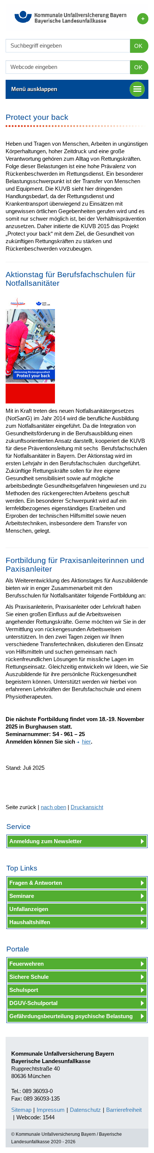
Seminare (21, 896)
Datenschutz (85, 1110)
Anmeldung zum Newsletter (45, 841)
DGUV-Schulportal (33, 1003)
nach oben (53, 807)
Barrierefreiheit (124, 1110)
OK (138, 46)
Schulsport (23, 990)
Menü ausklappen (34, 89)
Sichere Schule (29, 977)
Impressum (51, 1110)
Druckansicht (87, 807)
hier (86, 741)
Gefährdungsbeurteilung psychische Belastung (71, 1016)
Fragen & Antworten (35, 883)
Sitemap (21, 1110)
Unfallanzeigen (28, 909)
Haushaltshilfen (29, 922)
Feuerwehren (26, 963)
